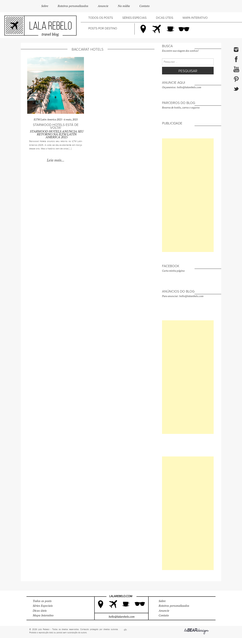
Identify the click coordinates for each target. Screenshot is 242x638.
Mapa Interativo (195, 17)
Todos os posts (100, 17)
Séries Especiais (134, 17)
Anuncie (103, 6)
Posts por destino (102, 28)
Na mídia (124, 6)
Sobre (44, 6)
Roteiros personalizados (73, 6)
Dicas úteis (164, 17)
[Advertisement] (188, 195)
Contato (144, 6)
